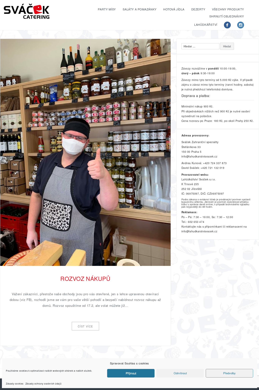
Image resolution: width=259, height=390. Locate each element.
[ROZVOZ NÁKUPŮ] (85, 152)
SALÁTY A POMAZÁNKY (140, 9)
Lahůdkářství (205, 25)
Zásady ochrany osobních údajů (43, 383)
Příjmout (131, 373)
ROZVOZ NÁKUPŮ (85, 278)
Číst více (85, 326)
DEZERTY (198, 9)
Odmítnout (180, 373)
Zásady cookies (15, 383)
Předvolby (229, 373)
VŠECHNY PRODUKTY (228, 9)
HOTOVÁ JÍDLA (173, 9)
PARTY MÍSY (107, 9)
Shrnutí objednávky (226, 16)
